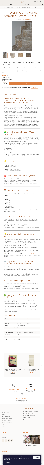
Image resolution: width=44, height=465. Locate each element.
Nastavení (7, 462)
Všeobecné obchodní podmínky (29, 415)
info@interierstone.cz (6, 436)
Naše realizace (4, 426)
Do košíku (26, 83)
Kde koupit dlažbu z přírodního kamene (30, 411)
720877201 (4, 437)
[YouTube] (11, 440)
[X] (6, 440)
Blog (3, 424)
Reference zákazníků (6, 416)
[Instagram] (9, 440)
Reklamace (25, 419)
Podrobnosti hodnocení (17, 60)
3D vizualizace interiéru (6, 420)
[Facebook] (3, 440)
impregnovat (19, 266)
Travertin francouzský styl (22, 318)
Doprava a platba (26, 417)
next (41, 365)
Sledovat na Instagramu (32, 445)
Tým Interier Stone (5, 412)
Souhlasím (36, 457)
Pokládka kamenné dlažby (29, 253)
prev (3, 365)
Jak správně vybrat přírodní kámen (29, 413)
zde (9, 459)
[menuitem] (4, 4)
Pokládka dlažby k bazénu (7, 418)
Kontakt (3, 414)
